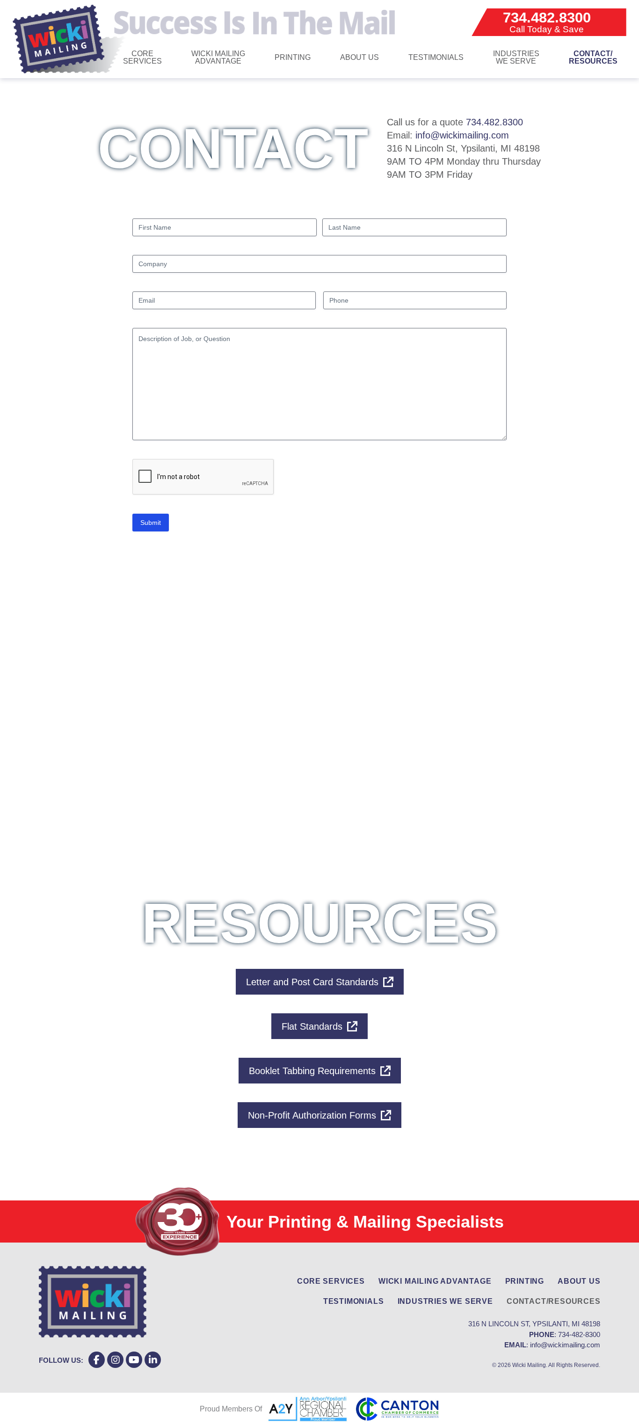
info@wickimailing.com (462, 135)
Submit (150, 522)
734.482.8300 (494, 122)
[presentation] (203, 477)
